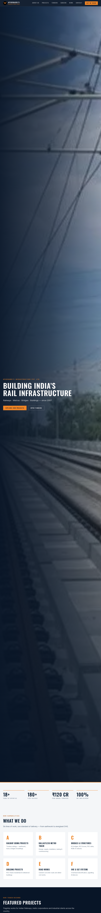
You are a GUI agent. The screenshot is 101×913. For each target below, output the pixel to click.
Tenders (55, 3)
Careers (64, 3)
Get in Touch (91, 3)
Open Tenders (36, 408)
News (71, 3)
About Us (35, 3)
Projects (45, 3)
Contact (79, 3)
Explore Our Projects (15, 408)
